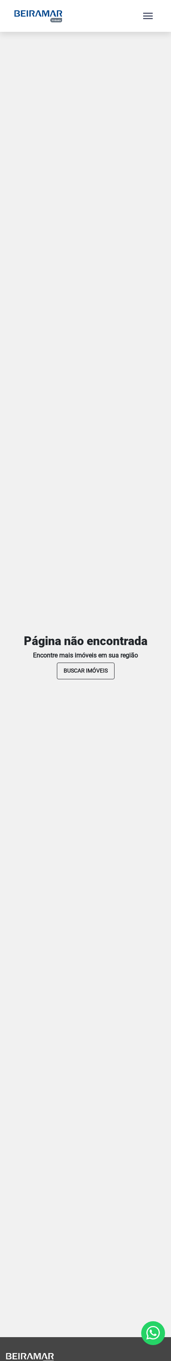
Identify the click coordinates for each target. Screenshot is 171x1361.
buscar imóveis (86, 670)
